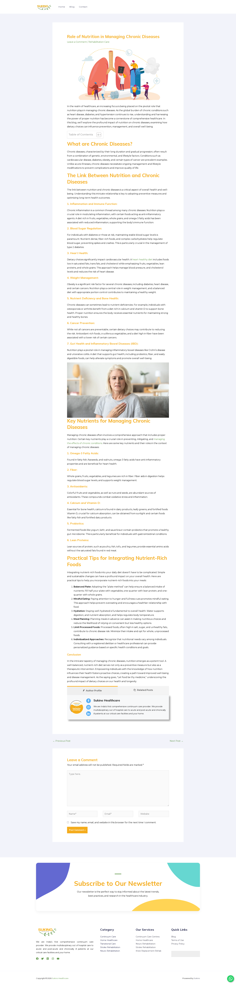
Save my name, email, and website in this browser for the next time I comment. (113, 822)
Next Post (176, 741)
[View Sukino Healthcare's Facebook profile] (88, 700)
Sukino (197, 978)
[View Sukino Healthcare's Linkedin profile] (88, 713)
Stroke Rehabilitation (110, 947)
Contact (83, 6)
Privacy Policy (178, 944)
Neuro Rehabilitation (110, 951)
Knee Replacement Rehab (148, 951)
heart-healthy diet (142, 259)
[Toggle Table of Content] (97, 134)
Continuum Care (108, 936)
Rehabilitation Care (99, 42)
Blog (72, 6)
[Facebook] (37, 958)
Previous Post (61, 741)
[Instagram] (53, 958)
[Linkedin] (47, 958)
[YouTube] (58, 958)
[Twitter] (42, 958)
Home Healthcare (108, 940)
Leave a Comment (77, 42)
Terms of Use (177, 940)
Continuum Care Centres (148, 936)
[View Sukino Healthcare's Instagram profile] (88, 707)
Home (61, 6)
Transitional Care (108, 944)
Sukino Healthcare (107, 700)
